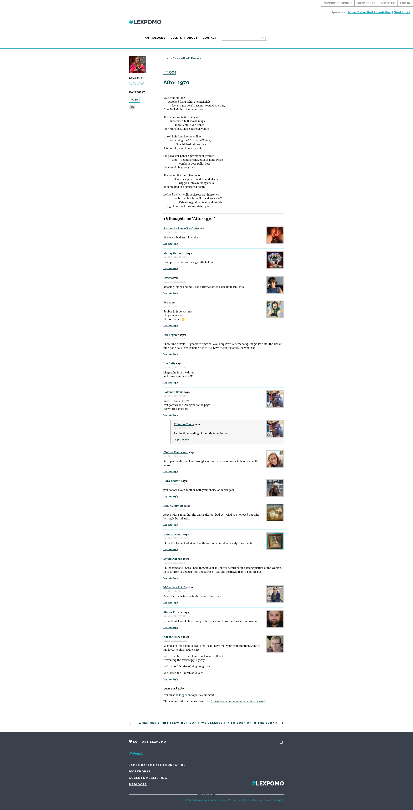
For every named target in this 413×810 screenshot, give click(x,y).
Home (166, 58)
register (388, 3)
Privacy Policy (277, 800)
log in (405, 3)
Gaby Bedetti (172, 481)
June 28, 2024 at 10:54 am (175, 538)
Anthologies (155, 37)
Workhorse (402, 12)
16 (132, 107)
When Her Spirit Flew (159, 722)
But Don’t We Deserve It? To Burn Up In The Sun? (227, 722)
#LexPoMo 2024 (191, 58)
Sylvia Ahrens (172, 559)
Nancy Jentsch (172, 534)
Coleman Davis (173, 392)
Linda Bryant (136, 77)
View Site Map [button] (206, 794)
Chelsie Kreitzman (175, 452)
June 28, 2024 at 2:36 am (174, 257)
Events (176, 37)
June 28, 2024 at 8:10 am (174, 395)
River (167, 278)
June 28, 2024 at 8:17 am (185, 428)
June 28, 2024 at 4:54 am (174, 306)
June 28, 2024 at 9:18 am (174, 484)
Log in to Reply (170, 243)
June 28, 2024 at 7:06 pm (174, 615)
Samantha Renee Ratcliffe (180, 228)
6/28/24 (169, 72)
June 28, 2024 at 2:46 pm (174, 562)
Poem (134, 99)
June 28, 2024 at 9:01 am (174, 456)
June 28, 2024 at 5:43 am (174, 338)
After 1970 (177, 82)
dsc (165, 302)
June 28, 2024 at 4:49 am (174, 281)
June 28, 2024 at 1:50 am (174, 232)
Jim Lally (169, 363)
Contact (210, 37)
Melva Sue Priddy (175, 587)
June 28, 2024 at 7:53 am (174, 367)
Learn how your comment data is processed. (238, 701)
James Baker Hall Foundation (369, 12)
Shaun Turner (172, 612)
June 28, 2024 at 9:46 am (174, 509)
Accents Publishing (148, 778)
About (192, 37)
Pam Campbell (173, 505)
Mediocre (138, 784)
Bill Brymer (171, 335)
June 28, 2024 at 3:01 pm (174, 591)
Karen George (172, 637)
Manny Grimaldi (174, 253)
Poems (176, 58)
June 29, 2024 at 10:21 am (175, 640)
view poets (366, 3)
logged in (185, 695)
